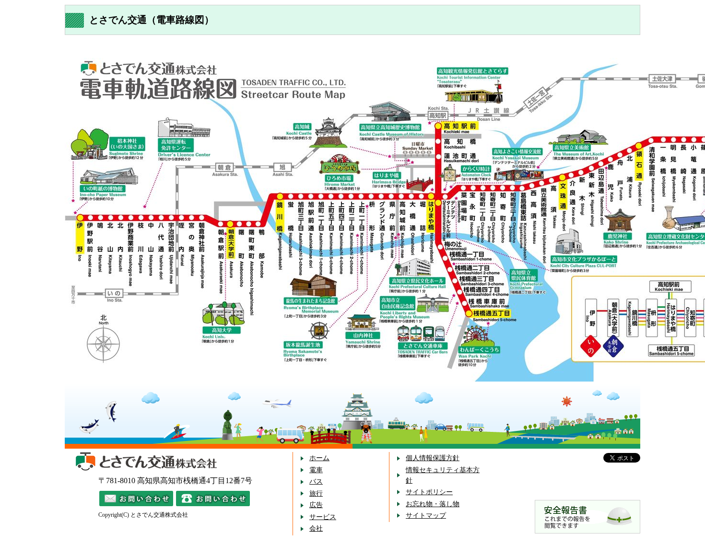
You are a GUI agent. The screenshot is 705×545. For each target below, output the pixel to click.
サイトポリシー (429, 492)
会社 (316, 528)
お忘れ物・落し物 (432, 504)
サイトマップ (426, 515)
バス (316, 481)
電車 (316, 470)
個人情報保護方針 (432, 458)
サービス (322, 517)
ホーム (319, 458)
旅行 (316, 493)
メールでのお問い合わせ (136, 498)
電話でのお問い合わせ (213, 498)
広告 (316, 505)
